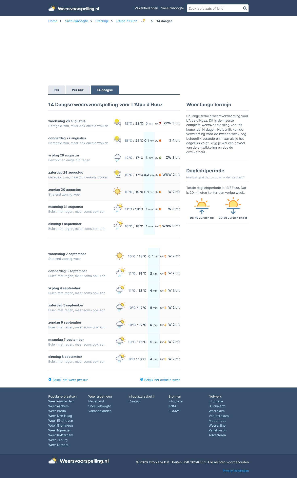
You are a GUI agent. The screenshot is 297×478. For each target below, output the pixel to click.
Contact (134, 401)
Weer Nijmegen (59, 430)
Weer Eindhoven (60, 421)
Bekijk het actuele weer (162, 380)
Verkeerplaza (219, 416)
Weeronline (217, 425)
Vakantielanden (146, 8)
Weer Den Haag (60, 416)
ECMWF (175, 411)
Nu (56, 90)
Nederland (96, 401)
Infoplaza (176, 401)
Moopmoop (217, 421)
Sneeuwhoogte (172, 8)
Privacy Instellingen (236, 470)
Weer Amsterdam (61, 401)
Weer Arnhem (58, 406)
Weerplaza (217, 411)
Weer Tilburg (58, 440)
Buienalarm (217, 406)
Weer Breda (57, 411)
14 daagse (105, 90)
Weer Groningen (60, 425)
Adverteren (217, 435)
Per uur (78, 90)
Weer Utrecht (58, 445)
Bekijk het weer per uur (70, 380)
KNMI (173, 406)
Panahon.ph (217, 430)
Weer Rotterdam (60, 435)
